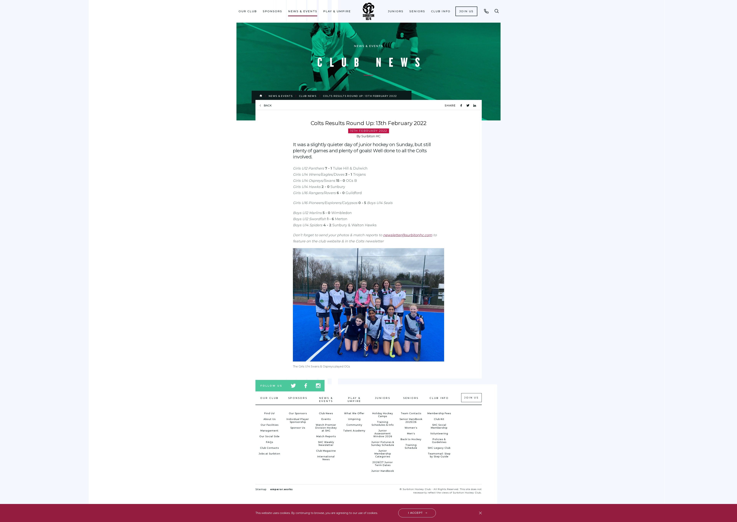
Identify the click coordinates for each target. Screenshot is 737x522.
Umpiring (354, 419)
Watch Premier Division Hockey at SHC (326, 427)
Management (269, 430)
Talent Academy (354, 430)
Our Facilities (269, 424)
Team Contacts (411, 413)
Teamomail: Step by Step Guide (439, 455)
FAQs (269, 442)
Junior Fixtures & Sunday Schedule (382, 443)
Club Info (440, 11)
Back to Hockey (411, 439)
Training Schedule (411, 446)
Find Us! (269, 413)
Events (326, 419)
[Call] (486, 11)
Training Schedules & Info (383, 423)
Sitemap (260, 489)
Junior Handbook (382, 470)
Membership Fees (439, 413)
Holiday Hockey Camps (382, 415)
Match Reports (326, 436)
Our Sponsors (298, 413)
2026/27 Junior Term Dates (382, 464)
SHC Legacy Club (439, 447)
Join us (466, 11)
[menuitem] (248, 11)
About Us (270, 419)
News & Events (302, 11)
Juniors (395, 11)
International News (326, 458)
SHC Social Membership (439, 426)
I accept (415, 513)
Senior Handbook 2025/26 (411, 420)
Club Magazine (326, 450)
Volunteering (439, 433)
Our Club (248, 11)
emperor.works (281, 489)
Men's (411, 433)
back (268, 105)
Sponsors (272, 11)
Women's (411, 427)
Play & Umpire (337, 11)
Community (354, 424)
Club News (307, 96)
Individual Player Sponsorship (298, 420)
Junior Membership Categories (382, 453)
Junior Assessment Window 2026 (382, 433)
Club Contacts (269, 447)
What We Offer (354, 413)
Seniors (417, 11)
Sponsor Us (297, 427)
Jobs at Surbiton (269, 453)
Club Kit (439, 419)
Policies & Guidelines (439, 441)
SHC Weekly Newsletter (326, 443)
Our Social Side (269, 436)
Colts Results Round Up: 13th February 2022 (360, 96)
